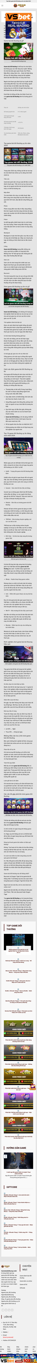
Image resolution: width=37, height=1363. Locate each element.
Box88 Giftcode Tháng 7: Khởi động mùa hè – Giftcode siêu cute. (16, 1218)
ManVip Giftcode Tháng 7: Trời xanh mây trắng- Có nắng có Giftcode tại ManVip (18, 1001)
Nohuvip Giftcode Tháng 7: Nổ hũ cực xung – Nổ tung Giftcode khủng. (19, 961)
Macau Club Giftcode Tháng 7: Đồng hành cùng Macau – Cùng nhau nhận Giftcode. (18, 971)
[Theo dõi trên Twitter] (9, 1310)
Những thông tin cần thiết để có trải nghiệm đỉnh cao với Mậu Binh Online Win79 (18, 951)
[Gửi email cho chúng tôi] (12, 1310)
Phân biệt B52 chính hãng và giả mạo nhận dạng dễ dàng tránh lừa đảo (18, 1040)
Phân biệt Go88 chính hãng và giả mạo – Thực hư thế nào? (18, 1089)
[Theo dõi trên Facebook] (2, 1310)
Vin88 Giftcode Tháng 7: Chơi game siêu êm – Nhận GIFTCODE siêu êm (18, 981)
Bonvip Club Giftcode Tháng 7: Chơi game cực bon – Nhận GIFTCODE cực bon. (18, 1011)
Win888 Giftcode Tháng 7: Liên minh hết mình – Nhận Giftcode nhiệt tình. (17, 1195)
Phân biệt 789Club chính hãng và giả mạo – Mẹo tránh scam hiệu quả (18, 1113)
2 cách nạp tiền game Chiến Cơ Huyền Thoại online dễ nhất (19, 1172)
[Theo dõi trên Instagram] (6, 1310)
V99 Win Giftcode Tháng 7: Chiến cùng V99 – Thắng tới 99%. (18, 1233)
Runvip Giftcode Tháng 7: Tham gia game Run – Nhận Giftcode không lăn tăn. (18, 1240)
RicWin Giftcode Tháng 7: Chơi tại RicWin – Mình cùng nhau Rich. (18, 991)
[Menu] (2, 5)
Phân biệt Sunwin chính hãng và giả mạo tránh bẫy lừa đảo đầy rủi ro (18, 1137)
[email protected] (8, 1337)
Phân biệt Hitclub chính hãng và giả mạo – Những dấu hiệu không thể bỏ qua (18, 1064)
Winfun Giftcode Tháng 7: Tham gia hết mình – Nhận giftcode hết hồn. (18, 1225)
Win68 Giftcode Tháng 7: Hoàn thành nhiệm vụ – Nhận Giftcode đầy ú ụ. (17, 1203)
